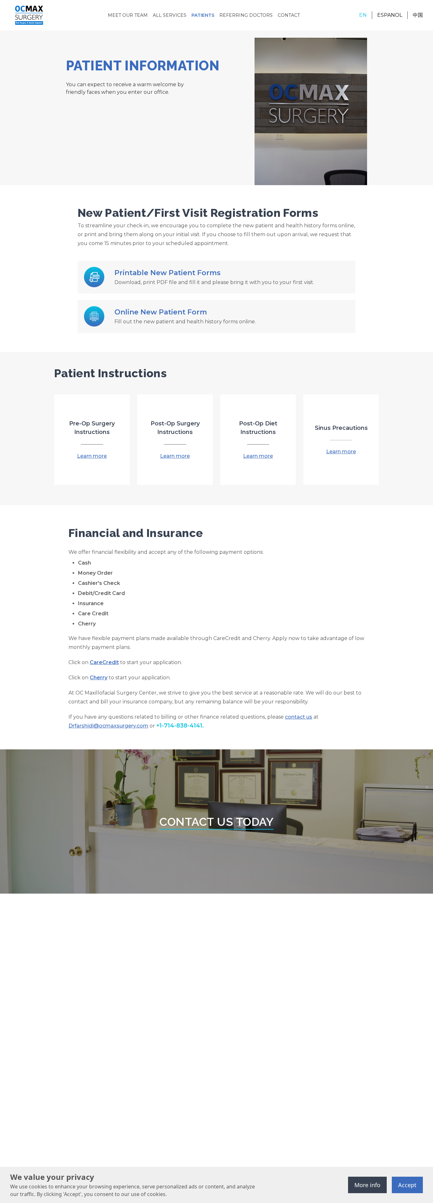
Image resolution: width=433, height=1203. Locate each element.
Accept (407, 1185)
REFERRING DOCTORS (246, 15)
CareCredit (104, 662)
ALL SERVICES (169, 15)
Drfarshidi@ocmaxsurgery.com (108, 726)
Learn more (92, 456)
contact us (298, 717)
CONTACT (289, 15)
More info (367, 1185)
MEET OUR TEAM (128, 15)
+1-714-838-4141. (180, 725)
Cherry (98, 678)
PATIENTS (202, 15)
